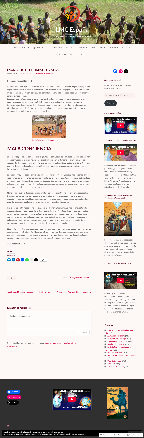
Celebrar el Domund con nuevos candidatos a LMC (29, 292)
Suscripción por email (112, 80)
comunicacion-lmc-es (45, 74)
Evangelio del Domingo (79, 278)
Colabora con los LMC (120, 48)
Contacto (83, 55)
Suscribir (110, 103)
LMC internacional (114, 353)
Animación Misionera (116, 336)
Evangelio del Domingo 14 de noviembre (73, 292)
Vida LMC (111, 364)
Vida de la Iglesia (114, 361)
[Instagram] (121, 71)
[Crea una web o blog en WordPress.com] (8, 426)
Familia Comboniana (115, 344)
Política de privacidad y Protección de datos (70, 434)
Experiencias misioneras (117, 341)
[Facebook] (115, 71)
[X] (126, 71)
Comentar (83, 332)
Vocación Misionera (115, 367)
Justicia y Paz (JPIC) (65, 55)
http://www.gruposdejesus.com (45, 140)
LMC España (72, 29)
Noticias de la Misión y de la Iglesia (121, 355)
